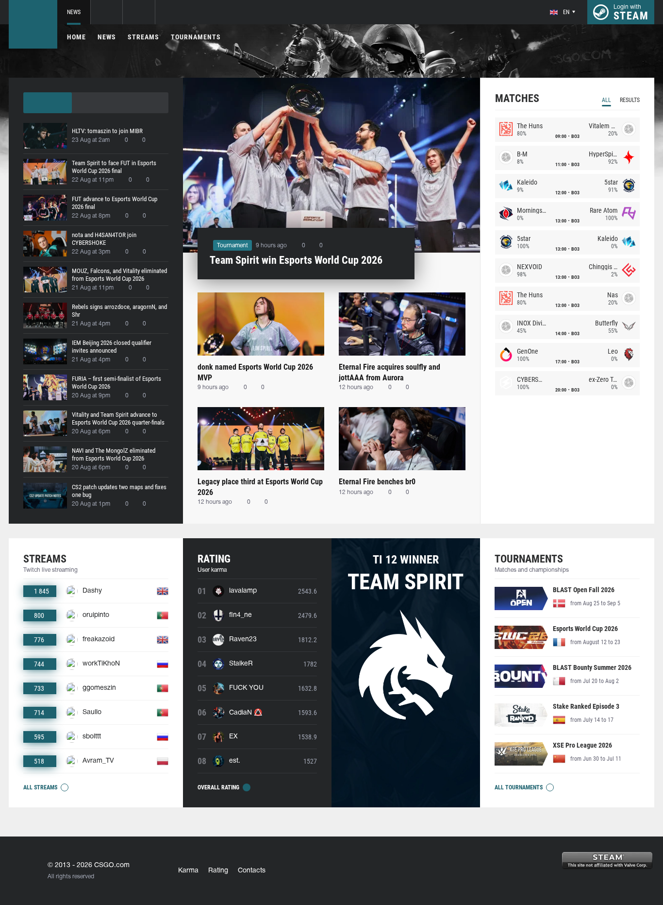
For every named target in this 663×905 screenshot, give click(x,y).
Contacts (251, 871)
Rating (218, 871)
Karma (188, 871)
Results (630, 100)
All (606, 100)
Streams (143, 37)
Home (76, 37)
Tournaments (196, 37)
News (74, 12)
